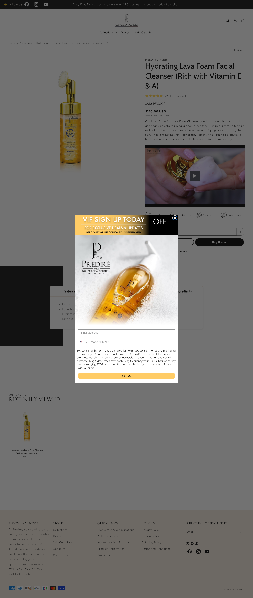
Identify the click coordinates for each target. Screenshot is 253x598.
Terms (90, 367)
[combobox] (83, 342)
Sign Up (126, 375)
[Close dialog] (175, 218)
